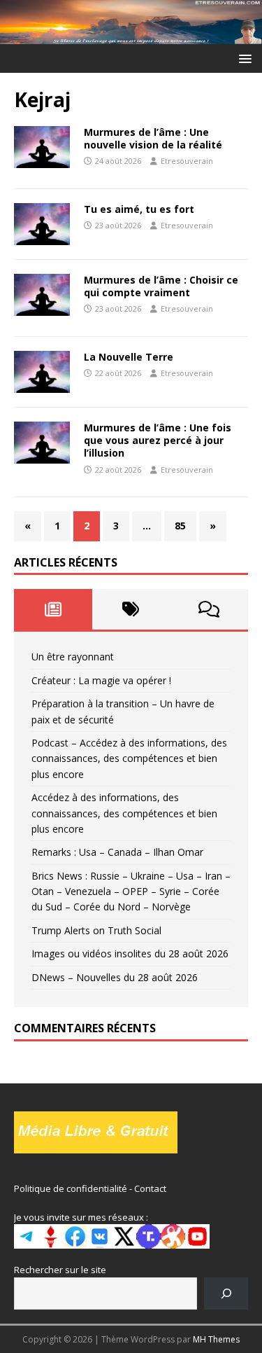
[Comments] (209, 609)
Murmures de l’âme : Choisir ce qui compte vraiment (161, 286)
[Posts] (53, 609)
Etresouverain (187, 160)
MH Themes (216, 1339)
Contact (150, 1188)
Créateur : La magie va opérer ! (101, 680)
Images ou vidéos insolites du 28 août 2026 (129, 953)
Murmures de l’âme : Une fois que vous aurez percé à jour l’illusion (157, 440)
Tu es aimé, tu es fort (139, 209)
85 (180, 525)
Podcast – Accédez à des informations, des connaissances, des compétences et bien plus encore (129, 758)
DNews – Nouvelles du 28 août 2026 (114, 977)
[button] (243, 58)
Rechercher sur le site (60, 1269)
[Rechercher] (226, 1293)
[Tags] (131, 609)
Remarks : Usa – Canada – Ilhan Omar (117, 852)
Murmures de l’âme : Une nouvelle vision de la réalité (153, 138)
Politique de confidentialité (70, 1188)
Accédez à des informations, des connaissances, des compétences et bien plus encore (124, 813)
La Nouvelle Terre (128, 356)
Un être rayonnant (72, 656)
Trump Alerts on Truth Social (96, 930)
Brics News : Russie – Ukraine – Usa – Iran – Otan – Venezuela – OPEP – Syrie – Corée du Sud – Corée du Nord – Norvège (131, 891)
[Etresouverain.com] (131, 35)
